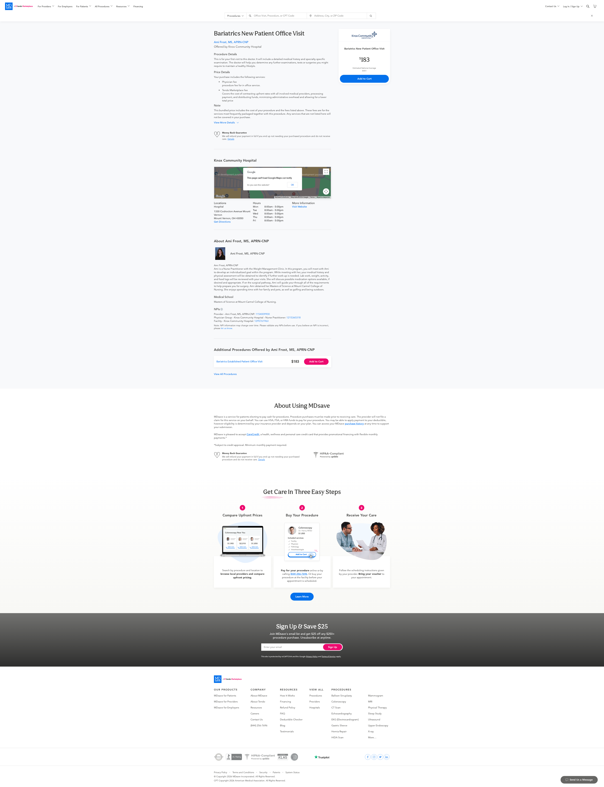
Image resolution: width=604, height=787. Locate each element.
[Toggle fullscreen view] (326, 172)
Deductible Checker (291, 719)
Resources (256, 707)
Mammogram (375, 695)
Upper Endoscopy (378, 725)
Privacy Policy (312, 656)
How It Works (287, 695)
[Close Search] (592, 16)
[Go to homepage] (228, 679)
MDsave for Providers (226, 701)
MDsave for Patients (225, 695)
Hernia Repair (339, 731)
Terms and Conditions (243, 772)
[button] (227, 122)
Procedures (315, 695)
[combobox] (277, 15)
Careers (255, 713)
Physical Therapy (377, 707)
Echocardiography (341, 713)
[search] (588, 6)
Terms (312, 197)
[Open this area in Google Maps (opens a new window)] (220, 196)
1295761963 (261, 321)
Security (263, 772)
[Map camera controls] (326, 191)
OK (292, 185)
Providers (314, 701)
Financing (138, 6)
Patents (276, 772)
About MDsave (259, 695)
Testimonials (287, 731)
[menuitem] (46, 6)
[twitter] (380, 757)
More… (372, 737)
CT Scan (336, 707)
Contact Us (257, 719)
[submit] (371, 16)
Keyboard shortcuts (282, 197)
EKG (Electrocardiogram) (345, 719)
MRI (370, 701)
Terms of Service (329, 656)
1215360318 (293, 317)
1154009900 (263, 314)
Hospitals (314, 707)
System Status (292, 772)
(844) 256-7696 (298, 574)
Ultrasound (374, 719)
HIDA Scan (337, 737)
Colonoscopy (338, 701)
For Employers (65, 6)
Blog (282, 725)
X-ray (371, 731)
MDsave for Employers (226, 707)
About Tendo (258, 701)
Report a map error (323, 197)
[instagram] (374, 757)
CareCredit (253, 434)
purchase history (354, 423)
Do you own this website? (258, 185)
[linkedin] (386, 757)
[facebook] (368, 757)
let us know (226, 328)
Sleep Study (375, 713)
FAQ (282, 713)
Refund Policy (287, 707)
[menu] (286, 6)
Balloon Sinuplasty (341, 695)
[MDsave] (19, 6)
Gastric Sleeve (339, 725)
